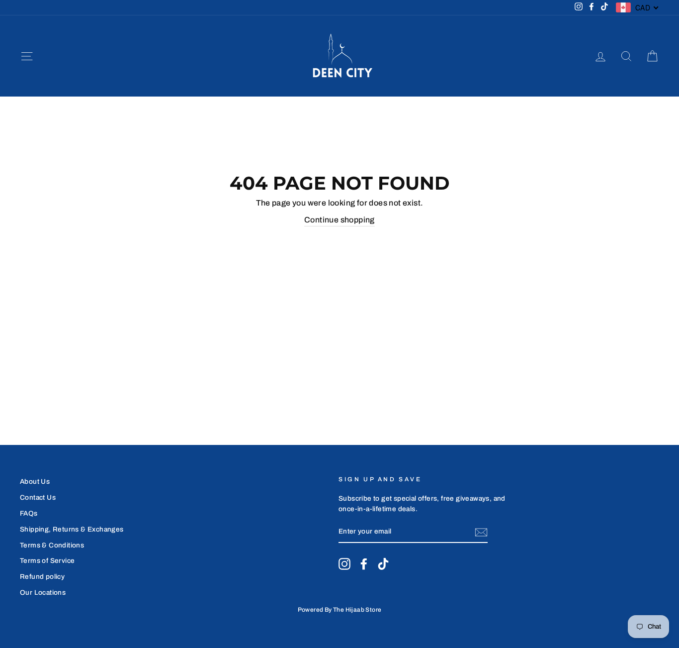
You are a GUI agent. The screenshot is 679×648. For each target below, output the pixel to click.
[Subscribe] (481, 532)
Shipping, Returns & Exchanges (72, 529)
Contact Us (38, 497)
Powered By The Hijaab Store (340, 609)
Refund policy (42, 576)
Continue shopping (339, 220)
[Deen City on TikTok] (383, 564)
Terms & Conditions (52, 545)
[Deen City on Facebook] (364, 564)
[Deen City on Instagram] (344, 564)
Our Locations (43, 592)
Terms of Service (47, 560)
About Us (35, 481)
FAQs (29, 513)
